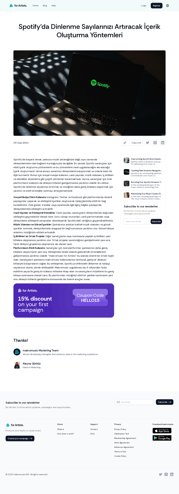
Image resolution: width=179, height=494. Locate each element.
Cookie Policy (120, 456)
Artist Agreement (122, 442)
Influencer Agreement (124, 447)
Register (156, 5)
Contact (94, 429)
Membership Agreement (125, 438)
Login (143, 5)
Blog (45, 5)
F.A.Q (92, 433)
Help (53, 5)
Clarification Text (121, 433)
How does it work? (65, 433)
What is (60, 429)
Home (35, 5)
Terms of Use (120, 451)
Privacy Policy (120, 429)
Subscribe (156, 221)
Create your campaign (18, 438)
